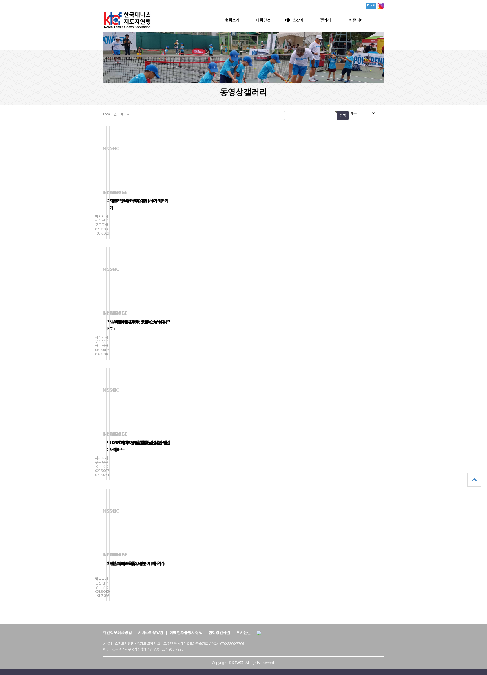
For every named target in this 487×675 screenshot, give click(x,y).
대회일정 (263, 20)
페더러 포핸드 (131, 322)
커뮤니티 (356, 20)
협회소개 (232, 20)
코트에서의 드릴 (131, 564)
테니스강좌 (294, 20)
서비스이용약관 (150, 633)
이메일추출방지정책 (185, 633)
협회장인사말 (219, 633)
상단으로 (474, 480)
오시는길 (243, 633)
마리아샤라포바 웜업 (135, 443)
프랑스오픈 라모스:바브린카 (142, 201)
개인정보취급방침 (117, 633)
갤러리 (325, 20)
